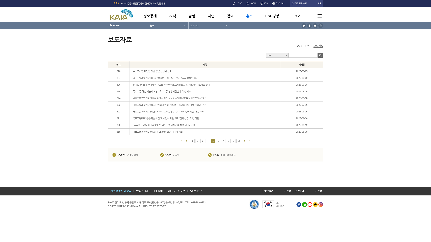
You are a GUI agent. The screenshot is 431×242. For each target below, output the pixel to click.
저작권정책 (158, 191)
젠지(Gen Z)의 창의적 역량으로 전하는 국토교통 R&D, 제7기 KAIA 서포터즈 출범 (171, 84)
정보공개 (150, 16)
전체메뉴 (320, 15)
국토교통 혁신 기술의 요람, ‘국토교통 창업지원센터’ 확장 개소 (162, 91)
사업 (211, 16)
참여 (230, 16)
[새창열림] (304, 25)
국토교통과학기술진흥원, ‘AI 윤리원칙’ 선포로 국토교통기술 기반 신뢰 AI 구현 (169, 105)
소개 (298, 16)
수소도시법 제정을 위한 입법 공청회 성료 (152, 71)
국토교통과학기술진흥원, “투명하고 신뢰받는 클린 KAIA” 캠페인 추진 (165, 78)
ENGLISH (280, 3)
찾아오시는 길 (196, 191)
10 (239, 141)
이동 (289, 191)
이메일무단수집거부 (176, 191)
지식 (172, 16)
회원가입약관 (142, 191)
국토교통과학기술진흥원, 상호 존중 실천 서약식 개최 (158, 131)
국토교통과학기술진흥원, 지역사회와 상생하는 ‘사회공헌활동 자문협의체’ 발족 (170, 98)
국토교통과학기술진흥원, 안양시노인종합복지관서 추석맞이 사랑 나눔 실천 (168, 111)
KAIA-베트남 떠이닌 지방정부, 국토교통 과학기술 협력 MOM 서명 (164, 125)
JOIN (266, 3)
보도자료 (194, 25)
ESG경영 (272, 16)
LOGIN (253, 3)
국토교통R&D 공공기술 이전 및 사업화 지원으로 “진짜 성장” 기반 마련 (166, 118)
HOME (239, 3)
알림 (192, 16)
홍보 (249, 16)
